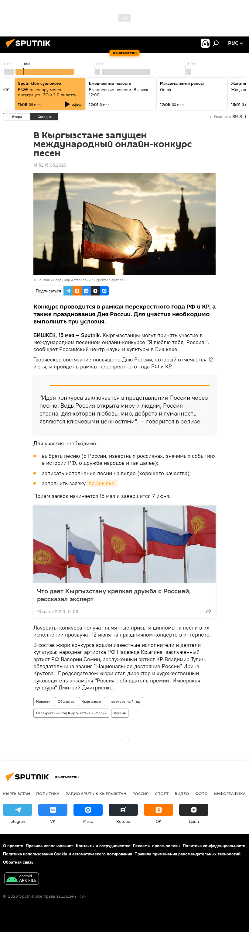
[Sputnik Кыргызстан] (29, 48)
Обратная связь (18, 862)
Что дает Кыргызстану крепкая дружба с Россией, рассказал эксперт (114, 595)
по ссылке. (102, 483)
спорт (162, 793)
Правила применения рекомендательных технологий (187, 854)
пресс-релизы (166, 845)
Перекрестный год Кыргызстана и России (71, 713)
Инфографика (230, 793)
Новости (43, 701)
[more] (209, 611)
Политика (48, 793)
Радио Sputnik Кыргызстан (96, 793)
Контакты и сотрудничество (103, 845)
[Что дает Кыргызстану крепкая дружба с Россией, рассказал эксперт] (124, 544)
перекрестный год (125, 701)
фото (201, 793)
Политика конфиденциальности (214, 845)
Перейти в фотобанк (111, 280)
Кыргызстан (92, 701)
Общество (66, 701)
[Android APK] (21, 879)
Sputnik (43, 280)
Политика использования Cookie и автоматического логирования (67, 854)
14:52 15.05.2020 (50, 165)
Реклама (141, 845)
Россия (120, 713)
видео (182, 793)
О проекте (13, 845)
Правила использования (49, 845)
